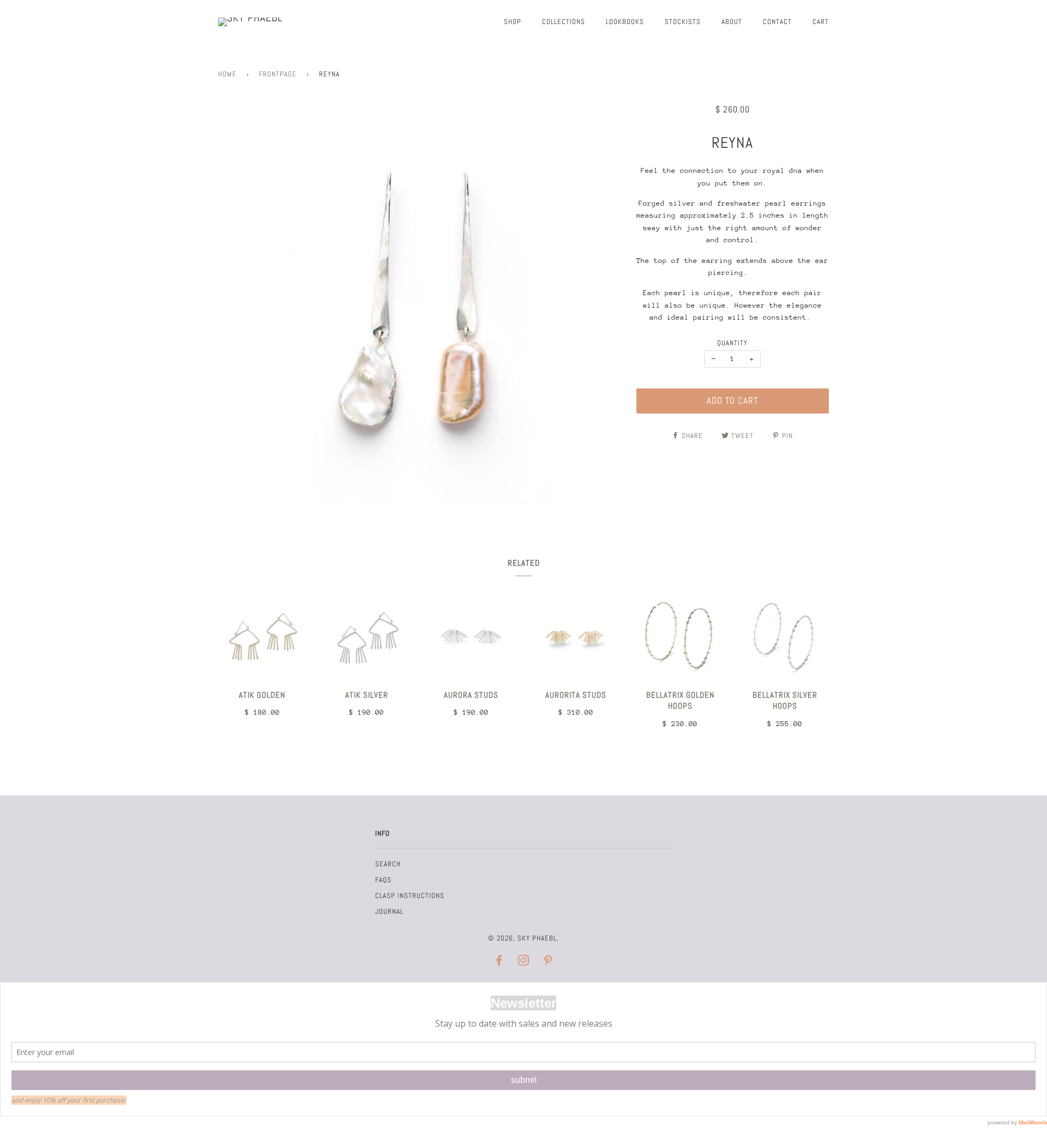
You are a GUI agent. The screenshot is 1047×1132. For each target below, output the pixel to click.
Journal (389, 911)
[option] (419, 305)
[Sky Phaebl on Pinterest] (548, 962)
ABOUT (731, 21)
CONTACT (777, 21)
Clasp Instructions (409, 895)
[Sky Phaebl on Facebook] (499, 962)
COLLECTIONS (563, 21)
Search (388, 864)
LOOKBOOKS (625, 21)
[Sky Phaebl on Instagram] (523, 962)
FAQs (383, 879)
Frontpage (278, 74)
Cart (821, 21)
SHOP (512, 21)
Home (227, 74)
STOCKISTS (683, 21)
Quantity (732, 343)
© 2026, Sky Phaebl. (523, 938)
